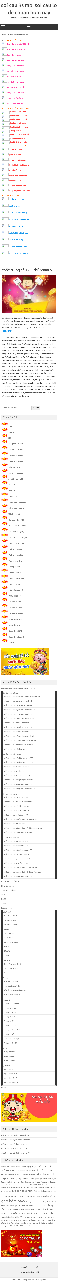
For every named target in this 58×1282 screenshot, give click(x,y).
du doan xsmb (36, 1185)
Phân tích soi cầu (7, 886)
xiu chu (15, 383)
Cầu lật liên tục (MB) (17, 526)
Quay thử (6, 1066)
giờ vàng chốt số (44, 1196)
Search (36, 408)
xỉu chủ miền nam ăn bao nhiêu (40, 389)
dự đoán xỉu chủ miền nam (30, 360)
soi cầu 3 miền (46, 1209)
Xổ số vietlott (9, 933)
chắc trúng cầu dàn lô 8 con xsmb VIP (18, 762)
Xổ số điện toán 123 (16, 508)
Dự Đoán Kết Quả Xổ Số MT (26, 1188)
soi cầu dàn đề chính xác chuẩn (32, 1217)
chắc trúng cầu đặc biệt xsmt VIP (17, 806)
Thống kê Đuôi (14, 572)
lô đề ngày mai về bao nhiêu (33, 1202)
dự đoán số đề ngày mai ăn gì (27, 1196)
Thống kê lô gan (15, 549)
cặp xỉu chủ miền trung (18, 213)
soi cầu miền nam (16, 1226)
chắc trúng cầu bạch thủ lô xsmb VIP (18, 714)
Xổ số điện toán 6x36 (17, 502)
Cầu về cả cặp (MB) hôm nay (15, 990)
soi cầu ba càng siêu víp (22, 1213)
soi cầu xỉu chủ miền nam (30, 373)
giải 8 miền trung (16, 206)
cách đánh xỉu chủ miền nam (24, 341)
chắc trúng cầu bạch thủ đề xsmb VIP (18, 705)
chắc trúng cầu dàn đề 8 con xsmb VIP (19, 732)
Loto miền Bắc (14, 602)
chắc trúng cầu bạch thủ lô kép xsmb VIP (19, 710)
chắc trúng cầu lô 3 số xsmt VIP (16, 815)
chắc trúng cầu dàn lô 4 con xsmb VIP (18, 749)
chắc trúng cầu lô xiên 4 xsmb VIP (17, 775)
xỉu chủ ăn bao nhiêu (27, 383)
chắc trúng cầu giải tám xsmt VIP (16, 810)
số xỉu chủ (21, 370)
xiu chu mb (9, 386)
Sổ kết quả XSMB (15, 450)
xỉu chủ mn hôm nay (9, 396)
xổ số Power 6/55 (15, 479)
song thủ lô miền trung (18, 246)
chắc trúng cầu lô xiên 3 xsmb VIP (17, 771)
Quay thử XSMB (15, 619)
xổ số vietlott (14, 467)
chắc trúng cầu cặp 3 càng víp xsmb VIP (19, 718)
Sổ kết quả (7, 912)
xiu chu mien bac (37, 386)
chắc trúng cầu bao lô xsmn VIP (16, 845)
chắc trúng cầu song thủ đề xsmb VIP (18, 780)
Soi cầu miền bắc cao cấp (12, 754)
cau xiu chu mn (28, 350)
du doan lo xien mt (42, 1182)
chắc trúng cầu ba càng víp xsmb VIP (18, 701)
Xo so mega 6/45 (15, 473)
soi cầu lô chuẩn (39, 1223)
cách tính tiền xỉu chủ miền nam (36, 344)
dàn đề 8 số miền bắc (8, 1187)
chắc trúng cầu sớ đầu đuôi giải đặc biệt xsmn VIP (23, 872)
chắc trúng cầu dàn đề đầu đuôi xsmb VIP (20, 740)
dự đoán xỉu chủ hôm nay (12, 357)
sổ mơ (3, 1088)
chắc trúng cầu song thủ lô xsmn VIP (18, 876)
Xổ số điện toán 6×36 (12, 964)
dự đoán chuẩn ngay (45, 1188)
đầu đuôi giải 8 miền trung (19, 219)
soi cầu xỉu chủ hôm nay (35, 370)
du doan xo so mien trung (19, 1185)
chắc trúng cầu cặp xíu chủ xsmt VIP (18, 802)
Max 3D (11, 485)
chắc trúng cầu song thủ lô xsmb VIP (18, 784)
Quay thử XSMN (15, 625)
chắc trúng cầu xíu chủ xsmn (27, 354)
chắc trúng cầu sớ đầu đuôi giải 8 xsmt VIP (20, 819)
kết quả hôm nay (15, 444)
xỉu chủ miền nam (19, 389)
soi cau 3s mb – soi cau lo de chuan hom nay (18, 688)
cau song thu (12, 1170)
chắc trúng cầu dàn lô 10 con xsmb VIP (19, 745)
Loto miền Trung (15, 613)
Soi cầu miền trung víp (11, 794)
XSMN (11, 432)
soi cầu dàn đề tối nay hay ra (19, 1220)
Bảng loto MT (9, 1056)
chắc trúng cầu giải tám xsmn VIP (17, 859)
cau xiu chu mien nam (38, 347)
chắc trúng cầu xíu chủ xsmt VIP (16, 824)
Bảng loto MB (9, 1052)
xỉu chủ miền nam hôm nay (35, 393)
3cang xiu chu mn (38, 337)
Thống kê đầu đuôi (16, 543)
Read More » (7, 331)
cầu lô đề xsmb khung (27, 1182)
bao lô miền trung (16, 240)
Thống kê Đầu (14, 567)
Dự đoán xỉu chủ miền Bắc (33, 357)
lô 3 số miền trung (16, 226)
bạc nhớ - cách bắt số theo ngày (16, 1166)
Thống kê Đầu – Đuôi (17, 578)
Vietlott (6, 930)
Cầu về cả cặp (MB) (16, 532)
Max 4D (11, 491)
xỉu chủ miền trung (16, 199)
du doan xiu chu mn (47, 354)
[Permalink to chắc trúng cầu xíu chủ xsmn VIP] (29, 312)
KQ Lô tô (6, 1048)
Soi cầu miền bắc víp (10, 693)
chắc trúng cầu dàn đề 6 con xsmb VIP (19, 727)
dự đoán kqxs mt (21, 1190)
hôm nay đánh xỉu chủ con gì (17, 367)
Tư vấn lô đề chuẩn (8, 890)
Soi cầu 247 (6, 1213)
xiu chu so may (24, 396)
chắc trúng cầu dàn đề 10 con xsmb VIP (19, 736)
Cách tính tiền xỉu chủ (15, 344)
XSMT (11, 438)
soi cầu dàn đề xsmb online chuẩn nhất (41, 1220)
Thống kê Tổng (14, 584)
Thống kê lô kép (15, 561)
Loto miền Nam (15, 608)
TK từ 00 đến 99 (14, 596)
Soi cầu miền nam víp (18, 337)
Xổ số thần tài (14, 514)
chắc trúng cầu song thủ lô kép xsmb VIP (19, 789)
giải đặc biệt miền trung (18, 233)
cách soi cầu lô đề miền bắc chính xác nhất (24, 1174)
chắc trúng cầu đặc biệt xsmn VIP (17, 854)
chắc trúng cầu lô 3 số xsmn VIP (16, 863)
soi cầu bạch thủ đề (13, 1217)
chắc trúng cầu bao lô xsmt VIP (16, 797)
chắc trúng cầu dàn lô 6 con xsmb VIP (18, 758)
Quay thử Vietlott (16, 637)
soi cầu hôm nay (24, 1223)
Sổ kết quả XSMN (15, 455)
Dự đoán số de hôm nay (40, 1191)
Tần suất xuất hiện (16, 590)
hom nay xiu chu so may (39, 367)
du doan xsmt (48, 1185)
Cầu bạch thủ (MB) (16, 520)
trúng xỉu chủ (40, 380)
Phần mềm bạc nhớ (38, 1206)
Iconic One (16, 1280)
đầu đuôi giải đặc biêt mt (19, 253)
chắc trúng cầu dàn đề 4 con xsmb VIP (19, 723)
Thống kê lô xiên (15, 555)
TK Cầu (5, 978)
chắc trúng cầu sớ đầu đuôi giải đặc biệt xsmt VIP (23, 828)
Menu (29, 26)
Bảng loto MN (9, 1060)
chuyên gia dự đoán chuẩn (26, 1170)
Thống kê (12, 496)
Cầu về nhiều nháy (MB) (18, 537)
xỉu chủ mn (51, 393)
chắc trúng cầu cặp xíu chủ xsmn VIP (18, 850)
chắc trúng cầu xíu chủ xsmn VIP (29, 270)
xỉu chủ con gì (42, 383)
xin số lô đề (27, 1226)
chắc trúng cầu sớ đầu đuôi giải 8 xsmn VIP (20, 867)
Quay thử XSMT (15, 631)
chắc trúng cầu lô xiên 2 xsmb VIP (17, 767)
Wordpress (41, 1280)
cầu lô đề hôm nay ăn (13, 1182)
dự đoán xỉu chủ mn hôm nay (29, 363)
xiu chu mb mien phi (22, 386)
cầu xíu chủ (24, 347)
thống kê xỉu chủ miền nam (23, 380)
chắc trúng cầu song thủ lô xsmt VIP (18, 832)
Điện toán (6, 960)
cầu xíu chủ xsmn (41, 350)
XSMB (11, 426)
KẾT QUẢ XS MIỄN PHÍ (10, 881)
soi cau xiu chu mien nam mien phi (31, 376)
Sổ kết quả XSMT (15, 461)
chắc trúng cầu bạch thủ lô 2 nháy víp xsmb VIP (22, 696)
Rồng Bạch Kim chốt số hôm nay (25, 1209)
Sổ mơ (11, 643)
